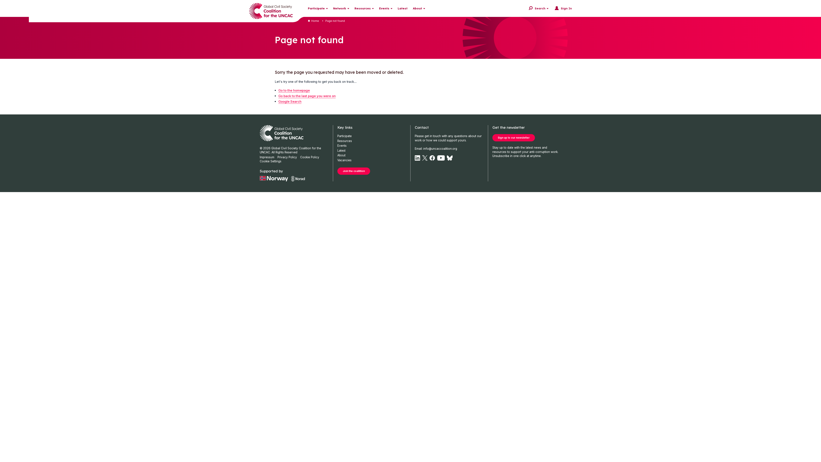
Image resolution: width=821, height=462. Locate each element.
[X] (424, 158)
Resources (362, 8)
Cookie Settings (270, 161)
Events (384, 8)
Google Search (289, 101)
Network (339, 8)
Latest (403, 8)
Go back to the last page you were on (307, 96)
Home (315, 20)
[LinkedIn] (417, 158)
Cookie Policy (309, 157)
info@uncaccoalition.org (440, 148)
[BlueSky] (450, 158)
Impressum (267, 157)
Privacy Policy (287, 157)
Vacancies (344, 160)
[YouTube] (441, 158)
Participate (316, 8)
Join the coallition (354, 171)
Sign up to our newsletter (514, 137)
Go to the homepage (294, 90)
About (417, 8)
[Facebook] (432, 158)
